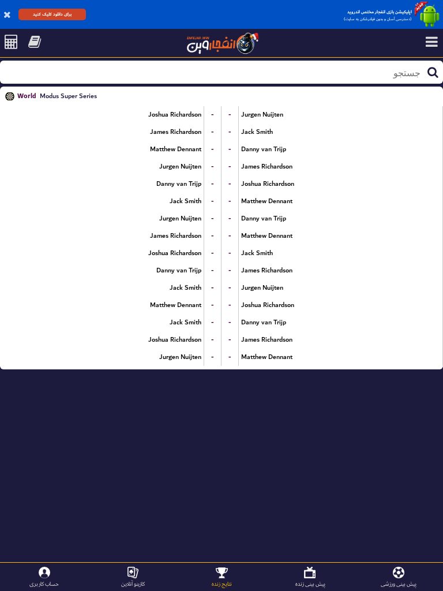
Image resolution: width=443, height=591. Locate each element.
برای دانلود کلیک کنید (52, 14)
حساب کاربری (44, 583)
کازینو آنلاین (133, 583)
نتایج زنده (222, 583)
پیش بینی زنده (310, 583)
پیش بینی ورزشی (398, 583)
